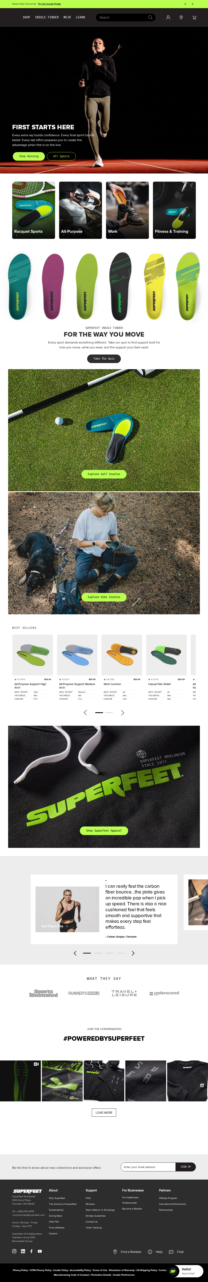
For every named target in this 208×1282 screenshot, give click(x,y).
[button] (194, 17)
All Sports (61, 156)
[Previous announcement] (185, 4)
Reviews (90, 1204)
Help (159, 1252)
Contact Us (92, 1221)
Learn (80, 17)
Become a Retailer (132, 1208)
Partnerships (166, 1210)
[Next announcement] (192, 4)
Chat (180, 1252)
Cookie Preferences (124, 1275)
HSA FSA (54, 1221)
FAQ (88, 1198)
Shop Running (29, 156)
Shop (26, 17)
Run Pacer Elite (52, 926)
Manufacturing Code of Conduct (71, 1275)
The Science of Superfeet (63, 1204)
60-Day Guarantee (96, 1215)
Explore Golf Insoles (104, 474)
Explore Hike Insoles (104, 597)
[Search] (150, 17)
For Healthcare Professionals (130, 1200)
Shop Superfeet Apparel (104, 830)
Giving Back (55, 1215)
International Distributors (172, 1204)
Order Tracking (94, 1227)
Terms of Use (100, 1270)
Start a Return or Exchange (100, 1210)
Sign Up (186, 1166)
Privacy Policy (20, 1270)
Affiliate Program (168, 1198)
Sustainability (56, 1210)
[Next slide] (133, 953)
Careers (53, 1233)
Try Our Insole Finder (49, 3)
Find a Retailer (131, 1252)
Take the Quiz (104, 358)
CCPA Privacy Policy (40, 1270)
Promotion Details (101, 1275)
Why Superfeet (57, 1198)
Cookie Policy (60, 1270)
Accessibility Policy (80, 1270)
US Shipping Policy (146, 1270)
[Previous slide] (75, 953)
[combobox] (125, 17)
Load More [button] (104, 1112)
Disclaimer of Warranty (121, 1270)
